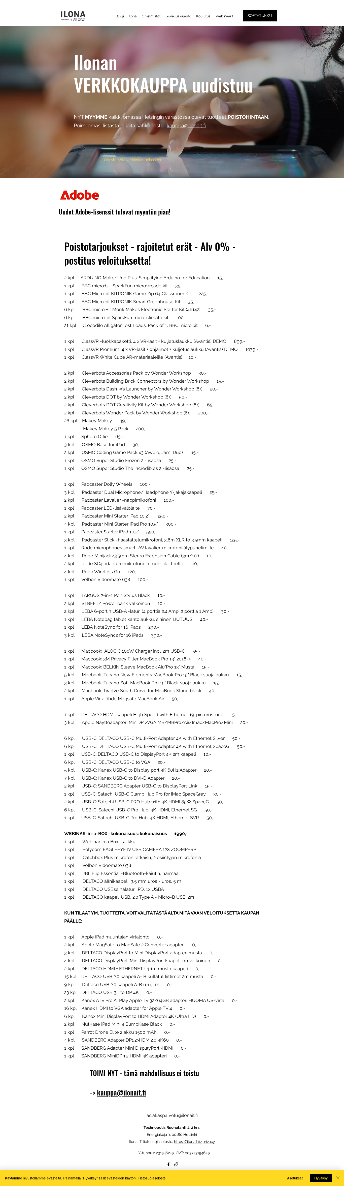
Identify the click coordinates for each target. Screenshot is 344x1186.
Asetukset (295, 1177)
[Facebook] (168, 1164)
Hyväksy (321, 1177)
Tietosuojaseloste (152, 1177)
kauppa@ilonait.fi (186, 126)
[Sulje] (338, 1178)
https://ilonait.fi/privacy (194, 1141)
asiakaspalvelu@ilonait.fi (172, 1115)
